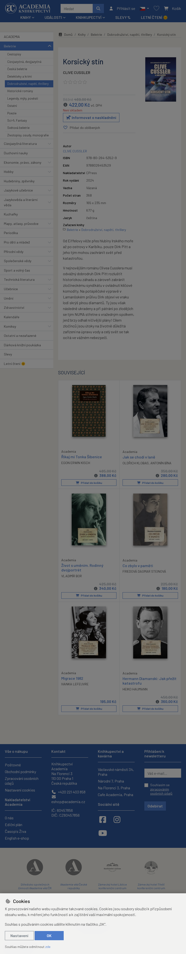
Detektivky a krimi (19, 76)
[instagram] (117, 819)
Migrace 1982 (72, 678)
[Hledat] (98, 8)
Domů (68, 34)
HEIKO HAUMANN (135, 689)
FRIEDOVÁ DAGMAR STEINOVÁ (144, 571)
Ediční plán (13, 824)
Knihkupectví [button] (88, 17)
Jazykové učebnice (18, 190)
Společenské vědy (17, 261)
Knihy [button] (25, 17)
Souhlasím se (161, 789)
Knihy (81, 34)
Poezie (11, 113)
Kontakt (58, 751)
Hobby (9, 172)
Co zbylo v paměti (138, 565)
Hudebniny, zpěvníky (19, 181)
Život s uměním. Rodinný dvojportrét (82, 567)
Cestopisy (14, 54)
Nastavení (19, 935)
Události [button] (53, 17)
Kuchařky (11, 214)
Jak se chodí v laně (139, 457)
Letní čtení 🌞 (154, 17)
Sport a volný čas (17, 270)
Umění (8, 298)
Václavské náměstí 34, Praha (116, 772)
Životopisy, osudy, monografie (28, 135)
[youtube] (103, 833)
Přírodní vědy (13, 252)
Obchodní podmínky (20, 771)
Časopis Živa (15, 831)
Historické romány (20, 91)
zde (47, 947)
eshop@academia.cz (68, 801)
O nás (9, 817)
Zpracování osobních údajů (22, 780)
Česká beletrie (17, 69)
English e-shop (17, 838)
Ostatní (12, 106)
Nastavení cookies (20, 790)
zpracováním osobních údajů (161, 791)
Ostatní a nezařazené (20, 335)
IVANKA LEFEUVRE (75, 684)
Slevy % (123, 17)
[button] (144, 8)
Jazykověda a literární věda (21, 202)
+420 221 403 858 (71, 792)
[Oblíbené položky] (156, 8)
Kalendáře (11, 317)
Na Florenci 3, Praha (114, 787)
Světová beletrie (18, 128)
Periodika (11, 233)
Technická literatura (19, 279)
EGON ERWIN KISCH (75, 463)
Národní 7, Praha (111, 781)
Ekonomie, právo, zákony (22, 162)
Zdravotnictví (14, 307)
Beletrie (10, 46)
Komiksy (10, 326)
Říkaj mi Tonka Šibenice (81, 456)
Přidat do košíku (91, 482)
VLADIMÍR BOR (71, 576)
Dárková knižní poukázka (22, 345)
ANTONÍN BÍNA (160, 463)
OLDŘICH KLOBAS (136, 463)
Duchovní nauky (16, 153)
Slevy (8, 354)
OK (49, 935)
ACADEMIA (12, 37)
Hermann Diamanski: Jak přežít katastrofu (150, 680)
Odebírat (155, 806)
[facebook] (103, 819)
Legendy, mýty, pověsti (22, 98)
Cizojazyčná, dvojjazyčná (24, 62)
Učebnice (11, 289)
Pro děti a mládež (17, 242)
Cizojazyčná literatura (20, 143)
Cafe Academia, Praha (115, 794)
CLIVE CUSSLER (76, 72)
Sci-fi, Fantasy (17, 120)
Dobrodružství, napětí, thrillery (28, 84)
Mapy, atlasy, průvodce (21, 224)
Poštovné (13, 764)
